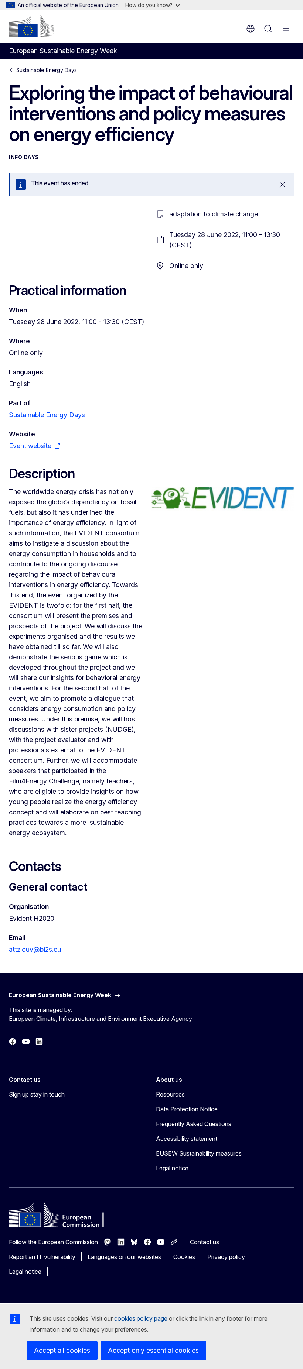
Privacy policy (226, 1256)
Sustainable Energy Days (46, 70)
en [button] (250, 29)
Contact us (204, 1242)
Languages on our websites (124, 1256)
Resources (170, 1094)
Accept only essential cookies (153, 1350)
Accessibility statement (186, 1138)
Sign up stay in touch (37, 1094)
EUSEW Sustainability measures (199, 1153)
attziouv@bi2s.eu (35, 949)
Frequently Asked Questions (193, 1124)
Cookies (184, 1256)
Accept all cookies (62, 1350)
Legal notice (172, 1168)
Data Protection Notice (187, 1109)
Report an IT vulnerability (42, 1256)
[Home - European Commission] (31, 26)
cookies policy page (140, 1318)
